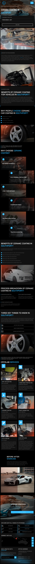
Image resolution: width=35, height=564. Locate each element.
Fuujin (19, 561)
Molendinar (20, 553)
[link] (17, 25)
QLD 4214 (20, 554)
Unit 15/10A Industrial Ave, (22, 552)
